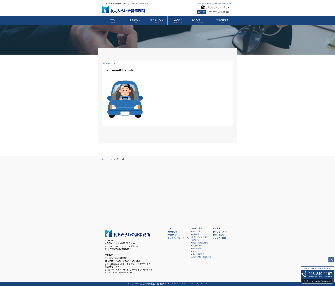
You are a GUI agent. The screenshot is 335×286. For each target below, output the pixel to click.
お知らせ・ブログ (220, 232)
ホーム (105, 159)
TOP (169, 228)
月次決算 (216, 228)
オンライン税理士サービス (178, 238)
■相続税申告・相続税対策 (201, 257)
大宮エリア (172, 235)
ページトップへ (331, 259)
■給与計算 (195, 240)
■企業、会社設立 (197, 231)
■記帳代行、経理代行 (199, 237)
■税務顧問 (195, 234)
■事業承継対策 (197, 248)
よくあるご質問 (219, 238)
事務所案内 (172, 232)
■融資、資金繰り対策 (199, 243)
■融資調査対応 (197, 246)
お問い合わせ (218, 235)
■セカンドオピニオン (199, 251)
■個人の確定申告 (197, 254)
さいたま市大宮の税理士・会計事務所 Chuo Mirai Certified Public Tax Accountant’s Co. (167, 284)
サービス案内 (196, 228)
